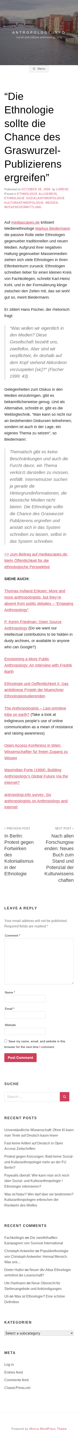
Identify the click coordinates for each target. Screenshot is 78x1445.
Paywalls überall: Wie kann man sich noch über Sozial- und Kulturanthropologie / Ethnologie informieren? (36, 1181)
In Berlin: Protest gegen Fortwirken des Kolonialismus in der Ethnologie (19, 852)
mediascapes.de (25, 222)
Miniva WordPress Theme (48, 1428)
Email (9, 1008)
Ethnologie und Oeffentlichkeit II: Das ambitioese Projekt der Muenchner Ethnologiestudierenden (36, 690)
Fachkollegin (14, 1238)
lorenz (62, 189)
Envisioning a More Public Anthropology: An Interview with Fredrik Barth (38, 665)
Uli (7, 1296)
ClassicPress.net (17, 1388)
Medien (52, 202)
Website (10, 1025)
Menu (41, 68)
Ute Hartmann (15, 1283)
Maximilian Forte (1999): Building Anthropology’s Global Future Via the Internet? (36, 776)
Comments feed (16, 1380)
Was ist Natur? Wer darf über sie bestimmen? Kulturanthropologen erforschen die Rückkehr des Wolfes (38, 1199)
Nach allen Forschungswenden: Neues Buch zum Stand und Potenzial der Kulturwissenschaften (59, 855)
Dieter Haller (14, 1270)
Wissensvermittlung (23, 207)
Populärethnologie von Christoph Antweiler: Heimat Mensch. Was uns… (36, 1256)
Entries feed (13, 1372)
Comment (12, 935)
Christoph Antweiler (19, 1251)
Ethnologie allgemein (37, 193)
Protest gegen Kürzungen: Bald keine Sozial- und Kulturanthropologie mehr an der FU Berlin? (38, 1162)
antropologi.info (39, 32)
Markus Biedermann (52, 228)
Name (10, 992)
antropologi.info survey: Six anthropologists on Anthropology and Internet (36, 801)
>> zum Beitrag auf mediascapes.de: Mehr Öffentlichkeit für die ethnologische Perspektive (36, 560)
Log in (9, 1364)
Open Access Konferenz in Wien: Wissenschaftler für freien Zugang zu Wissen (36, 751)
